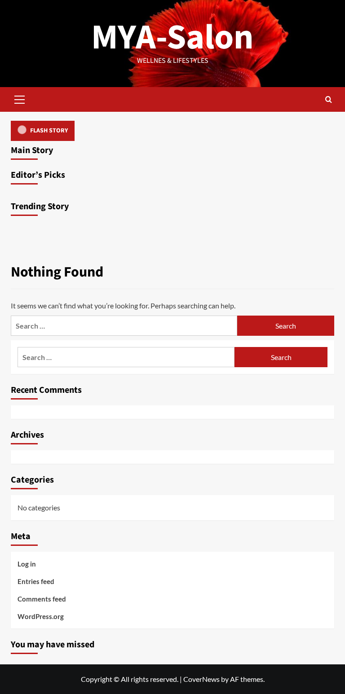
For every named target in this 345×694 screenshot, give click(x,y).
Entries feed (36, 581)
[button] (20, 98)
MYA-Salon (172, 37)
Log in (27, 564)
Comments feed (42, 599)
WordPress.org (41, 616)
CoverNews (201, 679)
